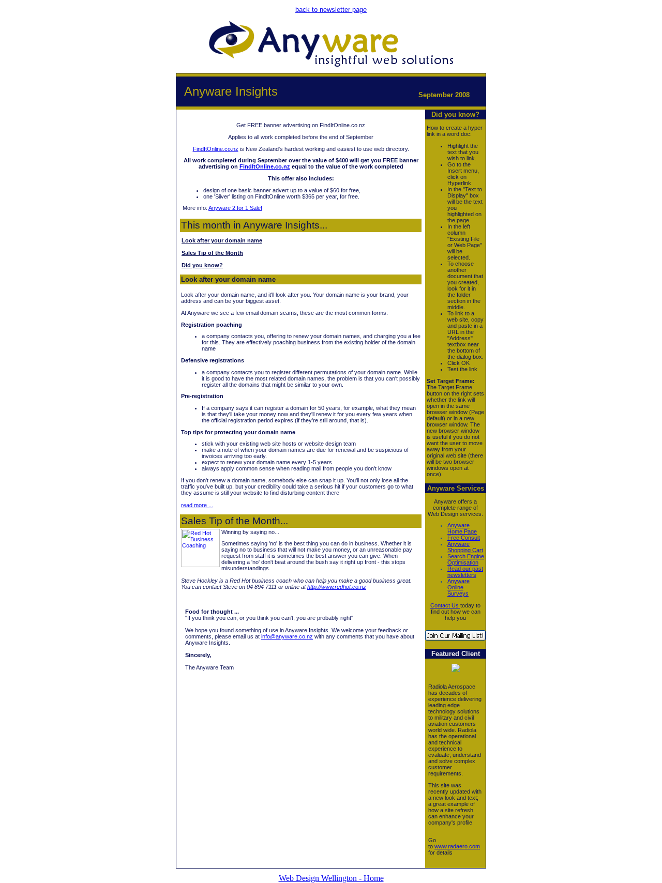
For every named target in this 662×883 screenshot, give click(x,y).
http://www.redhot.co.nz (336, 587)
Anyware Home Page (462, 528)
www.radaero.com (457, 846)
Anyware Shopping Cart (465, 547)
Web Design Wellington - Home (331, 878)
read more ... (197, 505)
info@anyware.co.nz (287, 636)
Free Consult (463, 538)
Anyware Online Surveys (458, 587)
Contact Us (445, 605)
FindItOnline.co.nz (215, 149)
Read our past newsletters (465, 572)
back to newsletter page (331, 9)
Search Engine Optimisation (465, 559)
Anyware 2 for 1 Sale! (235, 208)
